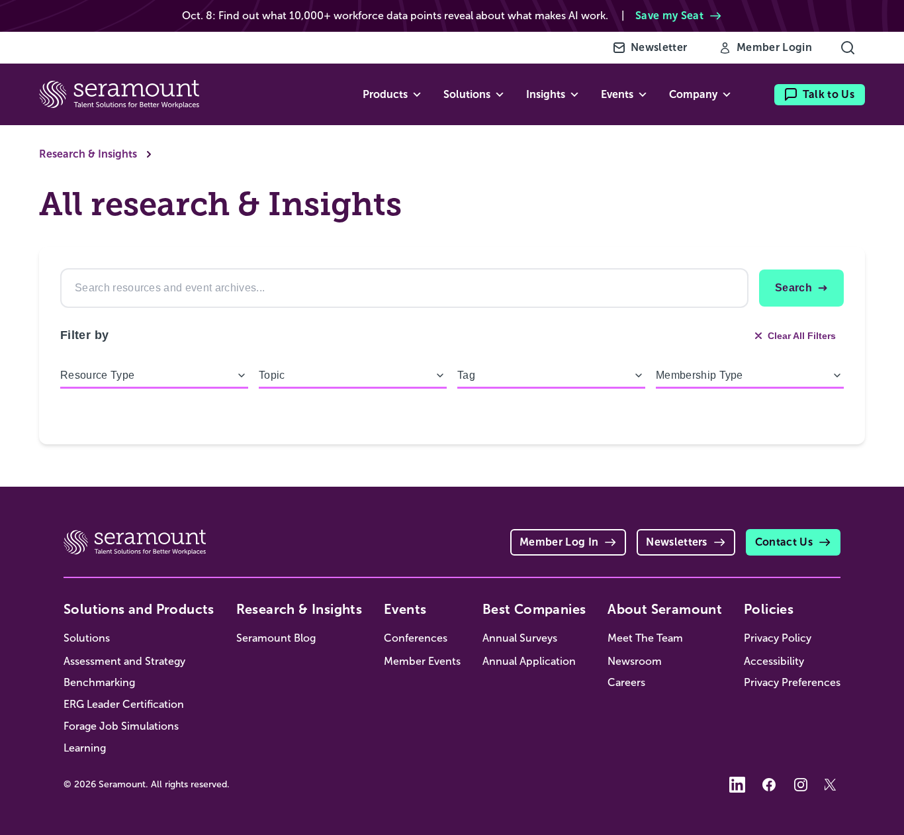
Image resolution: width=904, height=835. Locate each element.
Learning (85, 748)
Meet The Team (645, 638)
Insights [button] (545, 94)
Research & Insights (88, 154)
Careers (626, 682)
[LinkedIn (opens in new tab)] (737, 785)
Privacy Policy (777, 638)
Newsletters (676, 542)
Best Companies (534, 609)
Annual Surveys (519, 638)
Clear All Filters (802, 335)
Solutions (87, 638)
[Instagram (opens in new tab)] (801, 785)
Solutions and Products (139, 609)
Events (405, 609)
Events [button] (617, 94)
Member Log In (559, 542)
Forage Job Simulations (121, 726)
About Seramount (665, 609)
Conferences (415, 638)
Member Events (422, 661)
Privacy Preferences (792, 682)
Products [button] (385, 94)
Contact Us (784, 542)
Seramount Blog (276, 638)
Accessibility (774, 661)
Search (793, 287)
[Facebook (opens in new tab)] (769, 785)
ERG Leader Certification (124, 704)
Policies (768, 609)
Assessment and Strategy (124, 661)
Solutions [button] (466, 94)
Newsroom (635, 661)
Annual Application (529, 661)
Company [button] (693, 94)
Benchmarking (99, 682)
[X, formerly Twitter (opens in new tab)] (832, 785)
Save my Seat (669, 15)
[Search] (848, 48)
